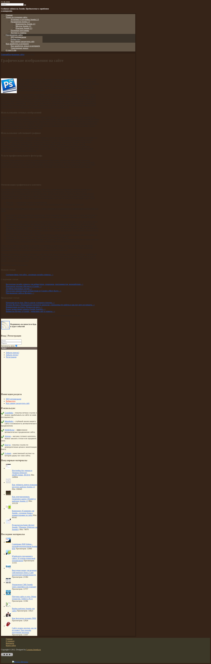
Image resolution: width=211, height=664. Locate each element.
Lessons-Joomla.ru (33, 650)
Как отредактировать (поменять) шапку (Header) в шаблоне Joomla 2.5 (24, 499)
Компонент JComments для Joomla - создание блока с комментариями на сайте (23, 513)
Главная (4, 54)
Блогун (8, 445)
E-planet (8, 453)
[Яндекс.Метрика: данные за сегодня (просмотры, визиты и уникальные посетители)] (20, 662)
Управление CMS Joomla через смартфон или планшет (24, 586)
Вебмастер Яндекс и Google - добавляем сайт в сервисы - (30, 311)
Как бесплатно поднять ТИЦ (24, 618)
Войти (4, 348)
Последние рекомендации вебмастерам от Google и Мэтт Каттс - (33, 291)
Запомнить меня (8, 346)
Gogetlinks (9, 413)
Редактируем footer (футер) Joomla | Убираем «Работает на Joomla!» (24, 527)
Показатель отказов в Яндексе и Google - (24, 286)
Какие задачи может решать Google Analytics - (26, 309)
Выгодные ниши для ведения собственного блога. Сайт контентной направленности (24, 572)
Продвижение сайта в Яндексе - (20, 293)
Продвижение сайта (16, 54)
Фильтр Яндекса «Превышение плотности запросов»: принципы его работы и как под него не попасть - (50, 305)
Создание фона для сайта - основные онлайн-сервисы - (29, 275)
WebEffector (9, 430)
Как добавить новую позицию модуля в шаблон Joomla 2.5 (24, 486)
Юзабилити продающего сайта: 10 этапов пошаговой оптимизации (23, 558)
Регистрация (11, 357)
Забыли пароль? (12, 353)
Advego (8, 436)
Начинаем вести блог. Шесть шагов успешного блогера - (30, 303)
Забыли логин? (12, 355)
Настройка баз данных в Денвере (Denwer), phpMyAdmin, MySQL (22, 472)
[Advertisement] (50, 70)
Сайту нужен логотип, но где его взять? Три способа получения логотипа (24, 630)
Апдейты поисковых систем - (19, 289)
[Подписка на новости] (5, 329)
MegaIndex (9, 421)
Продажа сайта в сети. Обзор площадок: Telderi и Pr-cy (24, 598)
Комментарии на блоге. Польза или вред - (24, 307)
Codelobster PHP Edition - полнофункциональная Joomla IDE (24, 546)
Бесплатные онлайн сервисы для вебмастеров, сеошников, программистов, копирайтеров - (44, 284)
